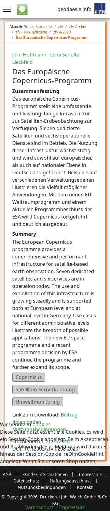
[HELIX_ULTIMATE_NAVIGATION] (5, 9)
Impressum (72, 507)
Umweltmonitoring (38, 401)
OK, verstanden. (22, 497)
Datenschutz (39, 507)
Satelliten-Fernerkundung (45, 389)
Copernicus (29, 377)
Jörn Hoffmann (29, 54)
